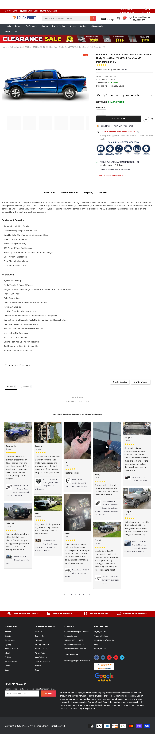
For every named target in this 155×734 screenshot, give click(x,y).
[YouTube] (115, 657)
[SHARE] (151, 119)
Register (146, 17)
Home (4, 47)
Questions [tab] (25, 386)
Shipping (88, 192)
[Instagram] (103, 657)
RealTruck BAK (111, 76)
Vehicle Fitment (69, 192)
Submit (48, 693)
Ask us (124, 70)
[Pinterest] (109, 657)
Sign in (136, 17)
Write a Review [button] (142, 382)
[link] (23, 614)
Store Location (127, 9)
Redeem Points (127, 12)
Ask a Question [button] (121, 382)
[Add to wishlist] (146, 119)
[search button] (93, 18)
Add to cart (118, 118)
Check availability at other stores (115, 170)
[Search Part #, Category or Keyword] (69, 18)
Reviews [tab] (9, 386)
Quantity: (100, 107)
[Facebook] (96, 657)
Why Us (103, 192)
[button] (107, 18)
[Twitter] (122, 657)
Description (48, 192)
